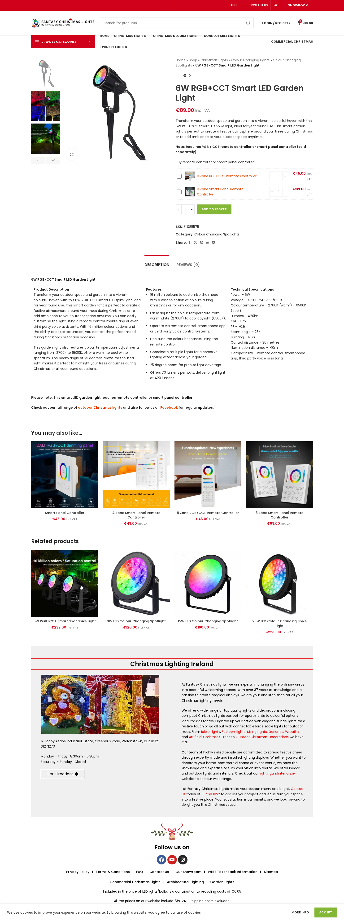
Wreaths (292, 731)
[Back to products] (184, 76)
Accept (325, 912)
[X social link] (195, 242)
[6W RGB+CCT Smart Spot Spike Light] (64, 583)
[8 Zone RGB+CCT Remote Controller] (207, 474)
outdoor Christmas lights (100, 407)
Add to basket (214, 209)
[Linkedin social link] (207, 242)
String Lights (257, 731)
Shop (193, 60)
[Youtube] (172, 859)
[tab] (156, 262)
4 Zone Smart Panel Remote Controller (136, 515)
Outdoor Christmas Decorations (262, 737)
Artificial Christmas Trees (209, 737)
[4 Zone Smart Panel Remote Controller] (136, 474)
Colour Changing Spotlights (216, 234)
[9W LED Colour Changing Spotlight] (136, 583)
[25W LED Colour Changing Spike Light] (279, 583)
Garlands (276, 731)
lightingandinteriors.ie (277, 773)
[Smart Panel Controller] (64, 474)
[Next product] (190, 76)
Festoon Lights (233, 731)
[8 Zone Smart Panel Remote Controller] (279, 474)
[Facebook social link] (189, 242)
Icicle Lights (210, 731)
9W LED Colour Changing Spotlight (136, 621)
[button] (38, 160)
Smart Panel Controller (64, 512)
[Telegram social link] (213, 242)
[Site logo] (63, 22)
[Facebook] (161, 859)
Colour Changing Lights (250, 60)
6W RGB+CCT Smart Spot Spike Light (65, 621)
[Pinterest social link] (202, 242)
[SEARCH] (248, 23)
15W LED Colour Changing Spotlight (208, 621)
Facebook (169, 407)
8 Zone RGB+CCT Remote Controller (227, 176)
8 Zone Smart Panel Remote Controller (279, 515)
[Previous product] (178, 76)
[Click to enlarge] (72, 154)
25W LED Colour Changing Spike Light (279, 623)
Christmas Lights (214, 60)
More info (301, 912)
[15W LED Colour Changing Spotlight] (207, 583)
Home (181, 60)
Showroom (298, 5)
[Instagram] (182, 859)
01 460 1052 (210, 794)
